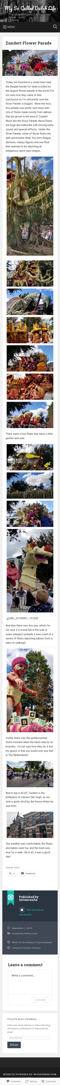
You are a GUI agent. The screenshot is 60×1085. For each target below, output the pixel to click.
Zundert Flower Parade (29, 43)
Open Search (54, 27)
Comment (40, 999)
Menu (11, 26)
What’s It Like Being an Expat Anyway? (32, 942)
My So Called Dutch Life (30, 8)
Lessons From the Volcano (26, 947)
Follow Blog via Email (22, 1019)
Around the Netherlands (25, 933)
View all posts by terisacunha (31, 912)
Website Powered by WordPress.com (29, 1074)
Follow (14, 1044)
